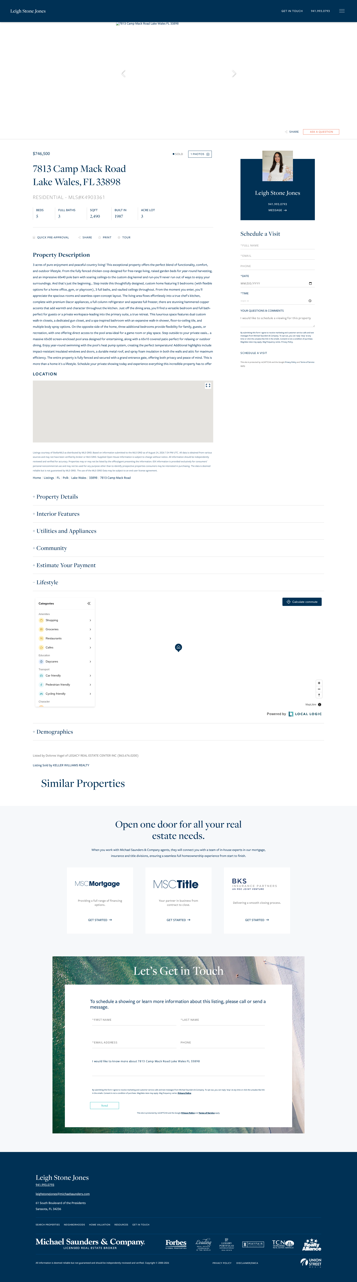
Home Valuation (99, 1225)
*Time (244, 293)
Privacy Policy (287, 342)
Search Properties (48, 1225)
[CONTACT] (321, 132)
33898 (93, 478)
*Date (244, 276)
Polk (66, 478)
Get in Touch (292, 11)
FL (58, 478)
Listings (49, 478)
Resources (121, 1225)
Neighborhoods (74, 1225)
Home (37, 478)
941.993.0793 (320, 11)
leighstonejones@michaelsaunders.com (63, 1194)
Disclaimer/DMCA (247, 1263)
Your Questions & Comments (262, 310)
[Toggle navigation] (342, 10)
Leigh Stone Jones (28, 11)
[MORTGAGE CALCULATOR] (52, 238)
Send (104, 1105)
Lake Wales (78, 478)
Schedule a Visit (260, 234)
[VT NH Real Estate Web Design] (311, 1263)
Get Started (98, 920)
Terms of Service (307, 362)
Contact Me (278, 210)
